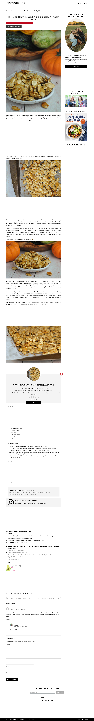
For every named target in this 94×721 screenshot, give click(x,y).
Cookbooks (48, 3)
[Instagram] (70, 152)
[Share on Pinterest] (29, 593)
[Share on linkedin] (31, 593)
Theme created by (81, 719)
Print (33, 402)
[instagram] (81, 3)
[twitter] (78, 3)
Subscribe (72, 3)
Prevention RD (16, 3)
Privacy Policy (30, 719)
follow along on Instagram (28, 304)
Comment (9, 644)
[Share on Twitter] (27, 593)
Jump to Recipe (14, 26)
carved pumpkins (16, 292)
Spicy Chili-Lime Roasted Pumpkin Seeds (36, 294)
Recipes (64, 3)
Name (8, 661)
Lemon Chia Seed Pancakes (16, 550)
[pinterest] (84, 3)
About (40, 3)
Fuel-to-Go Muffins (13, 559)
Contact (57, 3)
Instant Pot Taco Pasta (20, 542)
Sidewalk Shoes (17, 483)
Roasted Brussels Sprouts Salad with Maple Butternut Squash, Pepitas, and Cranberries (33, 555)
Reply (9, 619)
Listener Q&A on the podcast (34, 302)
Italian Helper (17, 538)
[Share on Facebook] (26, 593)
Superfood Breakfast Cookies (16, 557)
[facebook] (82, 3)
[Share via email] (24, 593)
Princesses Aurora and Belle (41, 283)
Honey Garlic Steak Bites (20, 536)
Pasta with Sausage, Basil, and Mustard (18, 598)
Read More (76, 66)
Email (8, 667)
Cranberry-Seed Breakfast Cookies (18, 552)
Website (8, 673)
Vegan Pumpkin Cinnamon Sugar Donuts (49, 598)
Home (7, 11)
